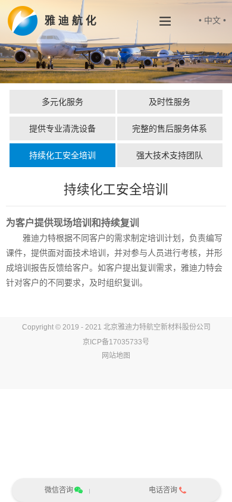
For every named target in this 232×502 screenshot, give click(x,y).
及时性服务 (169, 101)
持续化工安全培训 (62, 155)
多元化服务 (62, 101)
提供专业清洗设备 (62, 128)
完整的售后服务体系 (169, 128)
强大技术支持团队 (169, 155)
